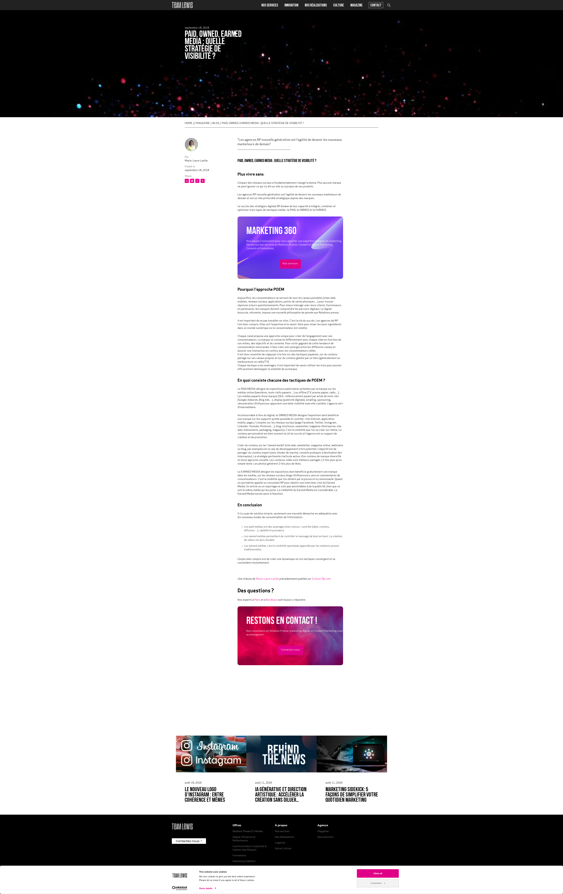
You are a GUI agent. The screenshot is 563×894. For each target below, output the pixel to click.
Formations (239, 855)
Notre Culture (283, 848)
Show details (205, 888)
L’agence (280, 842)
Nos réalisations (316, 5)
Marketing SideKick (244, 861)
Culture (338, 5)
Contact (375, 5)
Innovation (291, 5)
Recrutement (325, 837)
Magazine (356, 5)
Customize (376, 883)
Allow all (377, 873)
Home (188, 123)
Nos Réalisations (284, 837)
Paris (257, 600)
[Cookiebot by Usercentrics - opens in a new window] (180, 888)
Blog (215, 123)
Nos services (269, 5)
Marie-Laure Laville (267, 579)
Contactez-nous (290, 650)
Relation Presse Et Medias (248, 831)
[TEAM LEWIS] (182, 5)
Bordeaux (271, 600)
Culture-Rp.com (321, 579)
